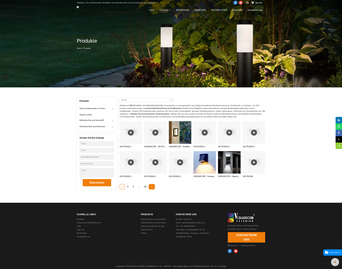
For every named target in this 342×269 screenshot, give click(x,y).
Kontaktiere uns (255, 10)
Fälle (79, 226)
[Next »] (152, 186)
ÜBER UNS (200, 10)
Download (237, 10)
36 (145, 186)
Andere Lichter (85, 115)
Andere (144, 233)
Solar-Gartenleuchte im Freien (92, 108)
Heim (151, 10)
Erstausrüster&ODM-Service (89, 223)
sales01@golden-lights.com (193, 223)
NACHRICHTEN (219, 10)
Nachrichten (82, 233)
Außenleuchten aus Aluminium (92, 126)
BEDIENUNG (182, 10)
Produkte (164, 10)
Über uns (81, 230)
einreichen (97, 182)
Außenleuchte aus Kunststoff (91, 120)
